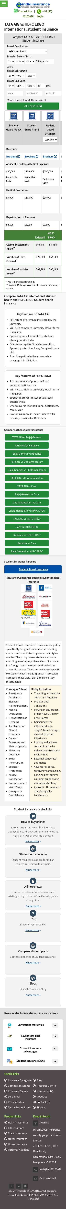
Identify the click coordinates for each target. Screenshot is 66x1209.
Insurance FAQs (45, 1091)
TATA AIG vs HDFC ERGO (27, 518)
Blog (39, 1080)
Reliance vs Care (27, 543)
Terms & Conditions (19, 1107)
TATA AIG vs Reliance (27, 445)
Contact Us (43, 1102)
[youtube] (25, 1186)
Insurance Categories (20, 1080)
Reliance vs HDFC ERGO (26, 535)
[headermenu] (1, 0)
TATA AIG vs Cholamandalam (26, 478)
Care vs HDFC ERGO (27, 527)
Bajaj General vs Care (27, 494)
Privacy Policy (16, 1102)
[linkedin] (18, 1186)
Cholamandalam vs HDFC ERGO (27, 510)
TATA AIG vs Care (26, 486)
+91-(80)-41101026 (50, 1169)
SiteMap (41, 1107)
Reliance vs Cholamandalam (26, 461)
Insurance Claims (18, 1091)
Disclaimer (14, 1096)
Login (40, 16)
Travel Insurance (17, 1133)
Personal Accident (18, 1149)
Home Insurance (17, 1144)
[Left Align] (55, 1025)
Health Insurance (18, 1122)
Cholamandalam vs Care (27, 502)
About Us (42, 1096)
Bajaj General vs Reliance (27, 453)
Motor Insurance (17, 1138)
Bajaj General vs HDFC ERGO (27, 551)
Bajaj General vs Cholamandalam (27, 470)
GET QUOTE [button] (31, 106)
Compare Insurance (19, 1085)
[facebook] (11, 1186)
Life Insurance (16, 1128)
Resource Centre (46, 1085)
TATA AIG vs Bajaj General (26, 437)
